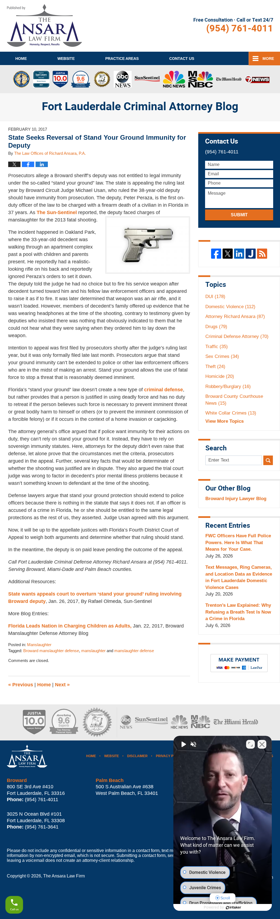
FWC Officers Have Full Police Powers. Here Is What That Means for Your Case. (238, 542)
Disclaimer (137, 756)
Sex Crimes (222, 356)
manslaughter (93, 651)
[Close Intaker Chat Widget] (262, 744)
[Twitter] (228, 254)
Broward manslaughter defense (51, 651)
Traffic (216, 346)
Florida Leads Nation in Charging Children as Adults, (70, 626)
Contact (181, 58)
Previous (20, 684)
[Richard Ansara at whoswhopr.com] (96, 722)
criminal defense (163, 389)
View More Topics (224, 421)
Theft (215, 366)
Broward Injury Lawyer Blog (235, 498)
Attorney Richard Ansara (235, 316)
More (268, 58)
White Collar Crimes (230, 413)
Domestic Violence (230, 306)
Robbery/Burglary (228, 386)
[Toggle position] (250, 744)
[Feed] (262, 254)
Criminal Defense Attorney (237, 336)
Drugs (216, 326)
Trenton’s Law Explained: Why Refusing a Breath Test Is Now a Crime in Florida (238, 612)
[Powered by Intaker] (233, 907)
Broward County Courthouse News (234, 399)
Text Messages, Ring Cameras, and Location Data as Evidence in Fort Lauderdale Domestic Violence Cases (238, 577)
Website (66, 58)
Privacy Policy (169, 756)
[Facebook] (216, 254)
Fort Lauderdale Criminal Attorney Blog (44, 25)
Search (268, 460)
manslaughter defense (134, 651)
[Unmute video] (183, 744)
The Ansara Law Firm (64, 876)
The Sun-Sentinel (57, 212)
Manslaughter (39, 645)
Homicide (219, 376)
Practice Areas (122, 58)
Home (21, 58)
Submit (239, 214)
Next (62, 684)
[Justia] (251, 254)
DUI (215, 296)
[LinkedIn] (239, 254)
